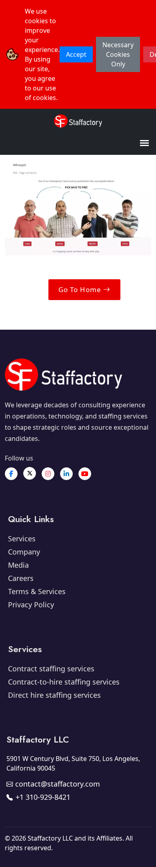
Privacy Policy (31, 604)
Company (24, 552)
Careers (21, 578)
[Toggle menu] (144, 143)
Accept (76, 54)
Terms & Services (37, 591)
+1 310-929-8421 (43, 797)
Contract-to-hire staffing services (64, 682)
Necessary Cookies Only (118, 54)
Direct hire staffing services (54, 695)
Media (18, 565)
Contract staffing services (51, 668)
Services (22, 538)
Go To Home (80, 289)
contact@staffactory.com (57, 784)
